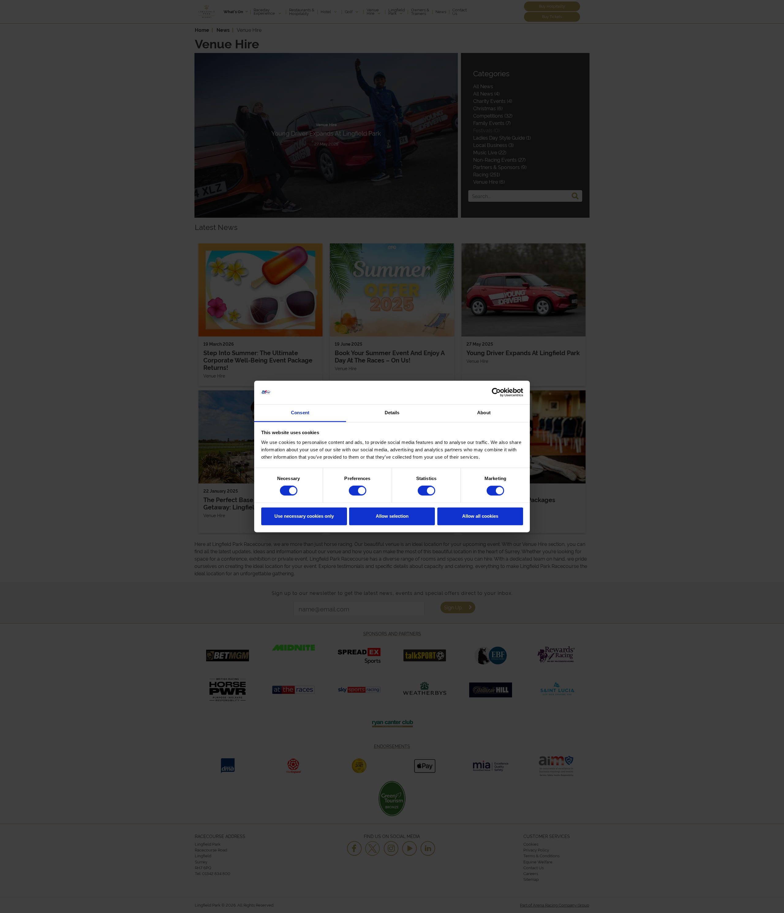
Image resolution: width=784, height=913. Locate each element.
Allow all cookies (480, 516)
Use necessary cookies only (304, 516)
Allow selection (392, 516)
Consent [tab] (300, 412)
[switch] (357, 491)
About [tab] (484, 412)
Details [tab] (392, 412)
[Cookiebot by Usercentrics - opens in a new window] (496, 392)
